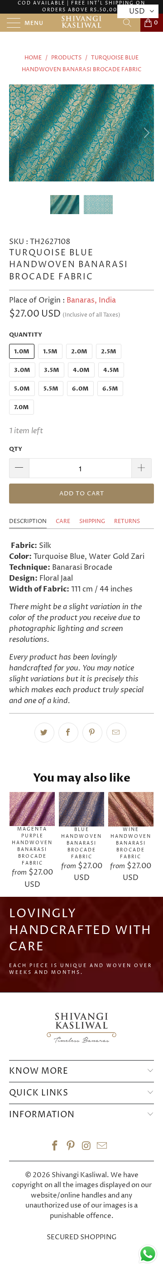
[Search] (130, 23)
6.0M (80, 389)
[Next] (145, 132)
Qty (15, 449)
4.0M (81, 370)
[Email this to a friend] (116, 733)
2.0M (79, 351)
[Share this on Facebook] (68, 733)
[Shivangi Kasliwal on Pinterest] (71, 1147)
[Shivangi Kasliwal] (81, 23)
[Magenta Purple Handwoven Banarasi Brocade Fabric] (32, 809)
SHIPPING (92, 521)
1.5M (50, 351)
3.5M (51, 370)
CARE (63, 521)
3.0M (22, 370)
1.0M (21, 351)
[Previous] (18, 132)
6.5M (110, 389)
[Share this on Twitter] (44, 733)
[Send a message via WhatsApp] (147, 1254)
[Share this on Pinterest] (92, 733)
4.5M (111, 370)
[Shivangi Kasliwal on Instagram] (87, 1147)
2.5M (108, 351)
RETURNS (127, 521)
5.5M (50, 389)
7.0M (21, 407)
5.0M (22, 389)
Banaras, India (91, 300)
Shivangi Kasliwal (79, 1175)
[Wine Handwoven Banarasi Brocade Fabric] (130, 809)
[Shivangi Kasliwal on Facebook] (55, 1147)
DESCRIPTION (28, 521)
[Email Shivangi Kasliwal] (102, 1147)
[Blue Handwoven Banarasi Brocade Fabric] (81, 809)
